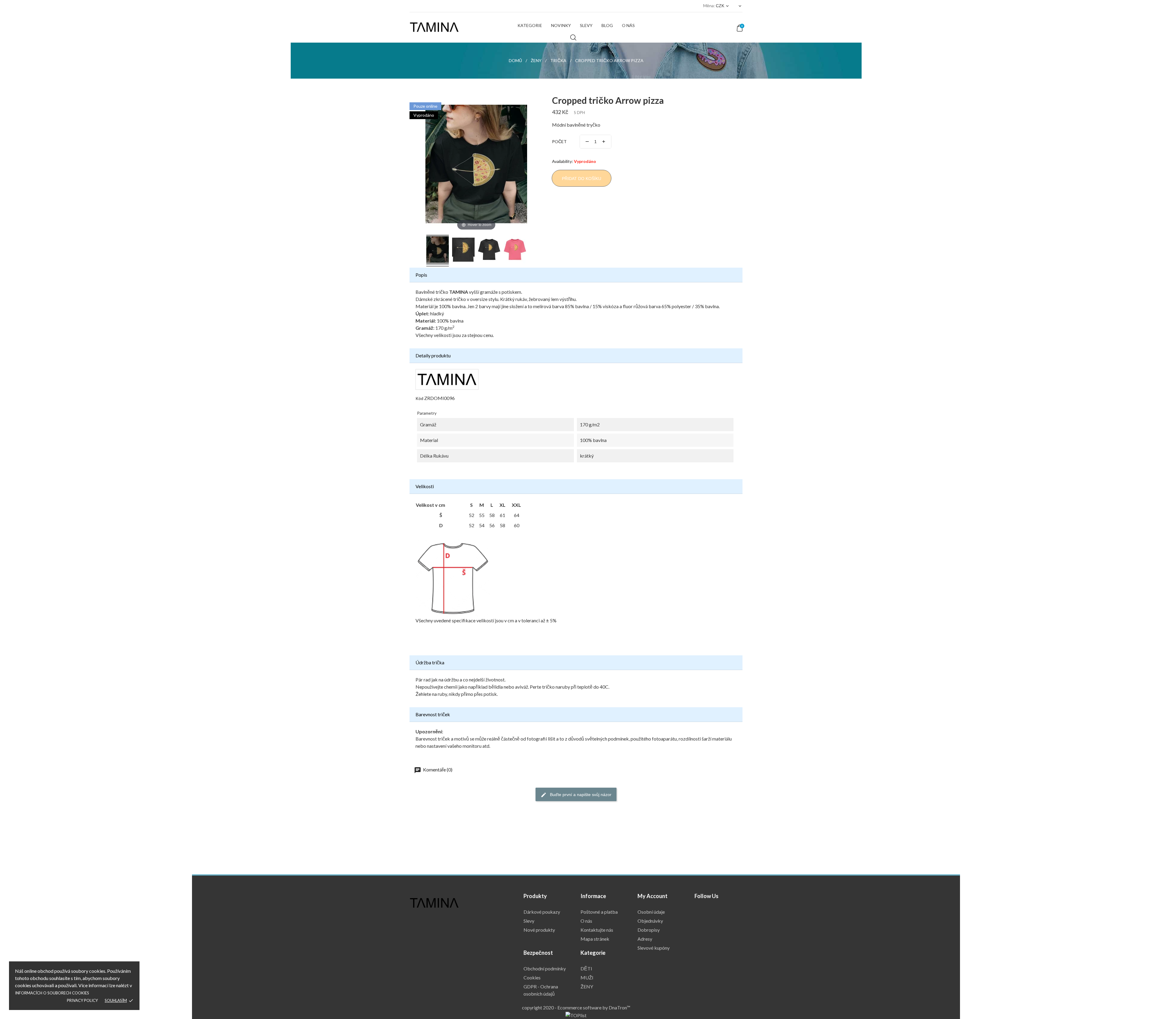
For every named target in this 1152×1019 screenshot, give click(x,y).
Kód (419, 398)
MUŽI (586, 977)
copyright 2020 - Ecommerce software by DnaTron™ (576, 1007)
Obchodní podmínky (545, 968)
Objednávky (650, 921)
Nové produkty (539, 930)
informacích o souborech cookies (52, 992)
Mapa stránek (594, 939)
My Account (653, 896)
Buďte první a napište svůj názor (580, 794)
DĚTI (586, 968)
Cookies (532, 977)
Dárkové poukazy (542, 912)
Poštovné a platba (599, 912)
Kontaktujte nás (596, 930)
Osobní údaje (651, 912)
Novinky (561, 25)
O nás (628, 25)
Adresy (645, 939)
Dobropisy (649, 930)
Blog (607, 25)
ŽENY (586, 986)
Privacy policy (82, 1000)
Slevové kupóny (654, 948)
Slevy (586, 25)
